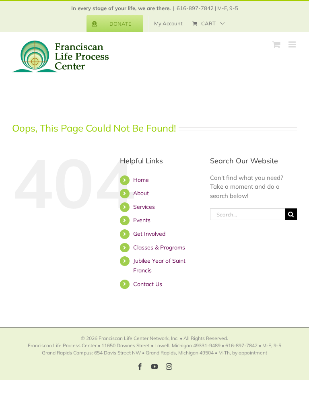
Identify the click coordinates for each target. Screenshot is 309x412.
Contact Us (147, 284)
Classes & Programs (159, 247)
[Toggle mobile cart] (276, 44)
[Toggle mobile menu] (292, 44)
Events (141, 220)
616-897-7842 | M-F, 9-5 (207, 8)
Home (141, 179)
